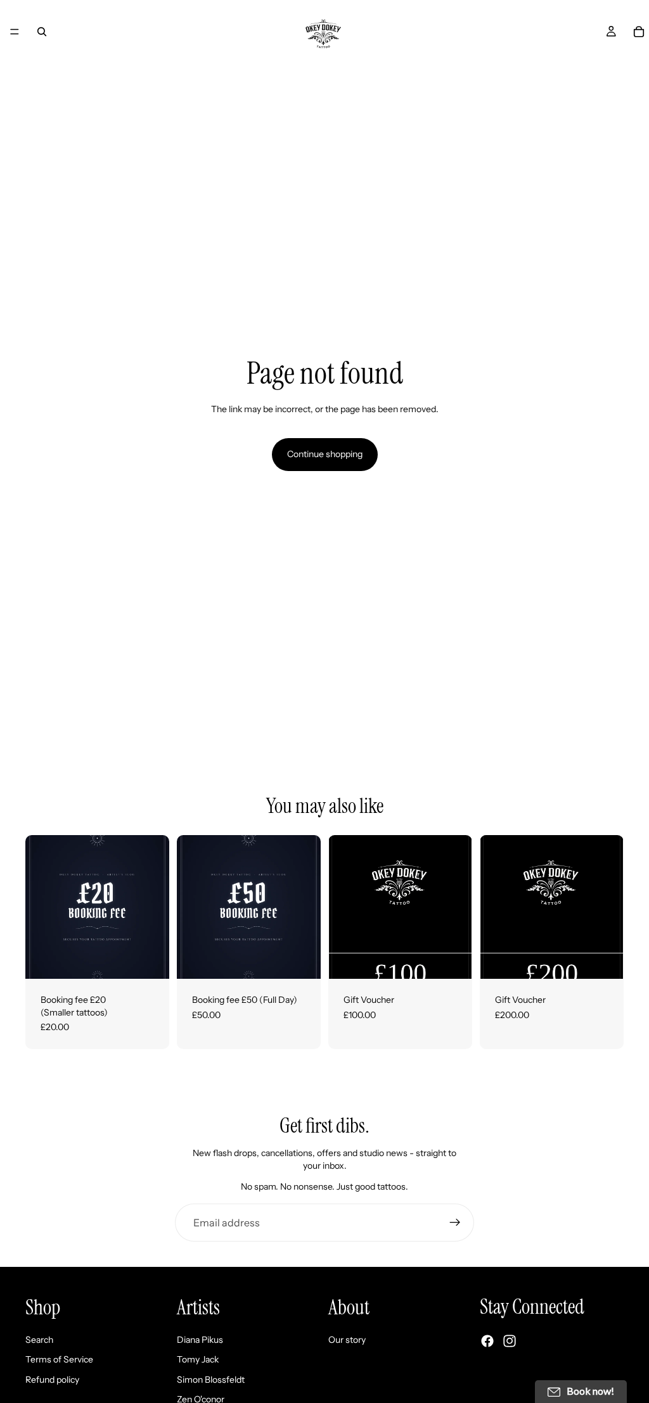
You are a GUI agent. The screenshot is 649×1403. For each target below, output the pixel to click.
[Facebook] (487, 1341)
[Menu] (14, 31)
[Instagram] (509, 1341)
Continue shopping (325, 454)
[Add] (149, 959)
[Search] (42, 32)
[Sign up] (455, 1222)
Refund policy (52, 1379)
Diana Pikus (200, 1339)
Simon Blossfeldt (211, 1379)
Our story (347, 1339)
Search (39, 1339)
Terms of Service (59, 1359)
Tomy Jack (198, 1359)
